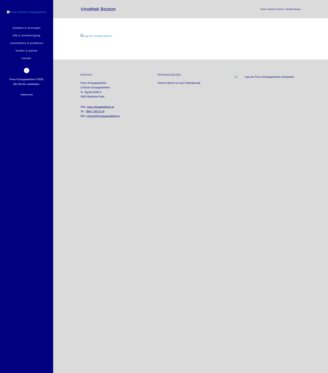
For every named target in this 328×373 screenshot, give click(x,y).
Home (263, 9)
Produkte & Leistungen (27, 27)
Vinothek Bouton (293, 9)
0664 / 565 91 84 (95, 111)
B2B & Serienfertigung (26, 35)
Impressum (26, 94)
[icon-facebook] (26, 70)
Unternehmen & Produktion (26, 43)
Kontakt (26, 58)
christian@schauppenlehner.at (103, 116)
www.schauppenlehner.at (100, 106)
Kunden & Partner (27, 50)
